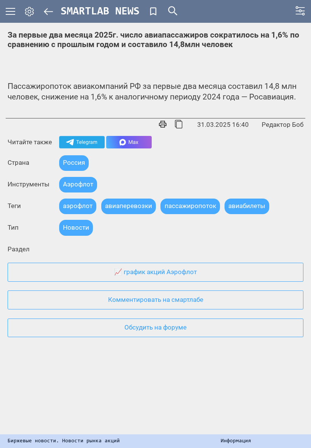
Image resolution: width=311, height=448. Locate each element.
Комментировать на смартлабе (155, 299)
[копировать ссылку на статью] (178, 124)
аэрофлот (78, 206)
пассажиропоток (190, 206)
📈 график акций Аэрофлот (155, 272)
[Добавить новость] (153, 11)
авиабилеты (246, 206)
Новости (76, 227)
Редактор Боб (282, 124)
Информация (236, 441)
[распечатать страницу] (162, 124)
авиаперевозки (128, 206)
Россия (74, 162)
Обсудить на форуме (155, 327)
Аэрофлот (78, 184)
